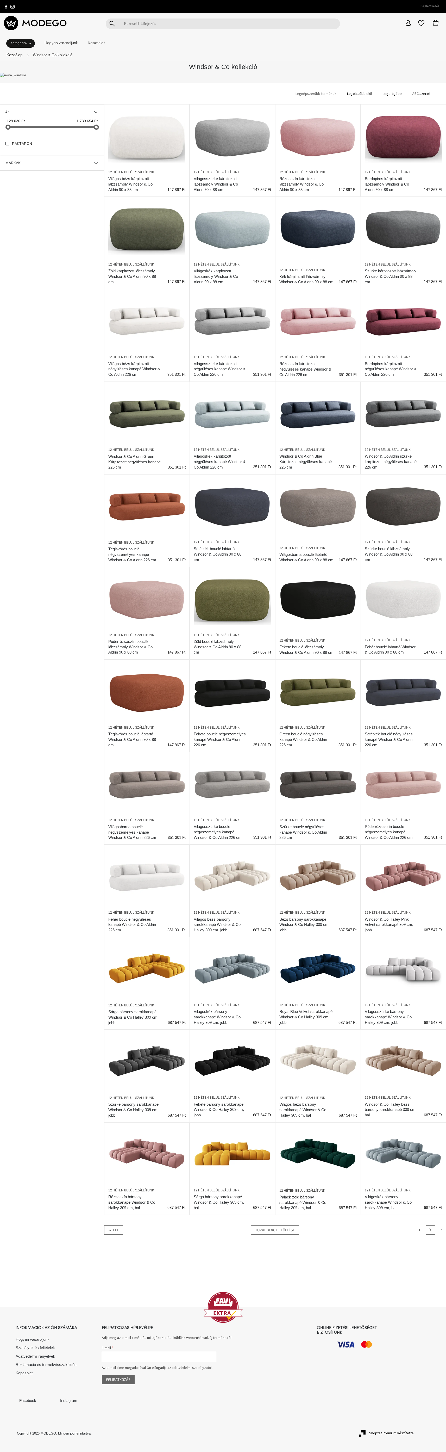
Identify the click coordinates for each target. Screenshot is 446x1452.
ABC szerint (421, 93)
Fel (116, 1230)
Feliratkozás (118, 1379)
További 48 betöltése (275, 1230)
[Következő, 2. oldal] (430, 1230)
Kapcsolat (24, 1373)
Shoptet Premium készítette (391, 1433)
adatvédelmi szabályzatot (192, 1367)
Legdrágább (392, 93)
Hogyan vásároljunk (32, 1339)
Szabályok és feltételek (35, 1347)
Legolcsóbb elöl (359, 93)
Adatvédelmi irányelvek (35, 1356)
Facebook (27, 1400)
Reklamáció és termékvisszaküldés (46, 1364)
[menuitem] (22, 42)
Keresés (112, 24)
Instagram (68, 1400)
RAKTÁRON (22, 143)
